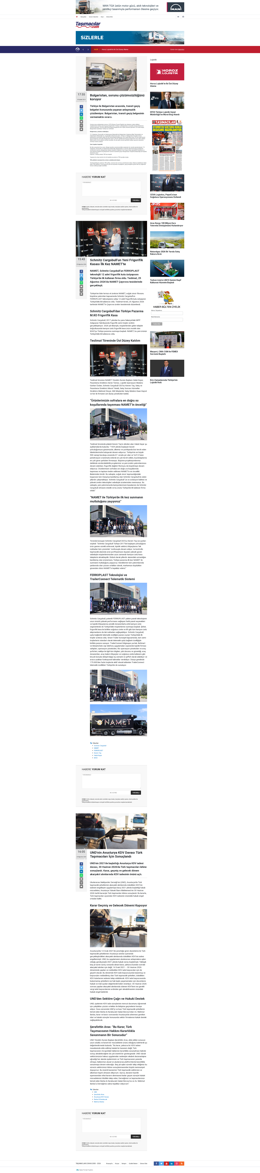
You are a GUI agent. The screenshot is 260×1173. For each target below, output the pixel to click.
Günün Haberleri (93, 17)
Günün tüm (177, 49)
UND (95, 1092)
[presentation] (83, 49)
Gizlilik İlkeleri (133, 1163)
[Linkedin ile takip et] (171, 1164)
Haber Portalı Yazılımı (86, 1170)
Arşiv (102, 17)
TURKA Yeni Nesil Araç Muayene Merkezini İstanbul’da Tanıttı (123, 49)
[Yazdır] (81, 125)
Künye (117, 1163)
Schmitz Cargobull (100, 746)
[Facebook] (81, 106)
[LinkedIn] (81, 114)
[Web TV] (178, 17)
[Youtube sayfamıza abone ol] (166, 1164)
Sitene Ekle (109, 17)
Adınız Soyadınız (156, 310)
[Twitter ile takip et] (161, 1164)
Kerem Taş (97, 753)
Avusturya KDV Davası (101, 1097)
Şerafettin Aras (99, 1094)
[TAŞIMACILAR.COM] (88, 25)
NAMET (96, 748)
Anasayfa (109, 1163)
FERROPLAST (98, 750)
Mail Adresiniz (155, 317)
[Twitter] (81, 110)
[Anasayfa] (77, 17)
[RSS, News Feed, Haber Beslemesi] (181, 1164)
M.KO (96, 758)
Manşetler (83, 17)
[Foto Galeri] (183, 17)
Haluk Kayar (98, 755)
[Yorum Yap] (81, 129)
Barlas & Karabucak (100, 1099)
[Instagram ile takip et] (176, 1164)
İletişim (124, 1163)
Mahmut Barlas (99, 1102)
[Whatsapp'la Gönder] (81, 118)
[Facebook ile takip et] (156, 1164)
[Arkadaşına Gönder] (81, 121)
